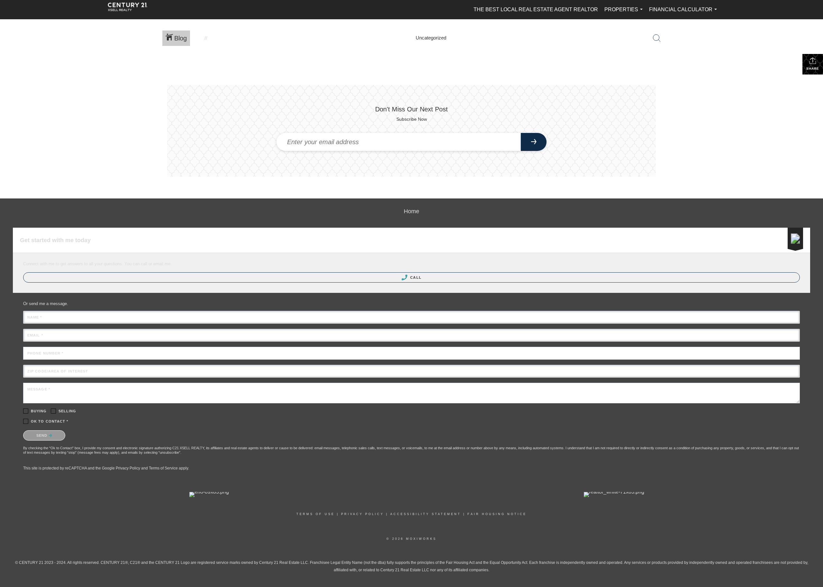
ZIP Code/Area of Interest (57, 371)
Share (812, 68)
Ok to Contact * (49, 421)
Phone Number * (45, 353)
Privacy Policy (128, 468)
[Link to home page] (131, 9)
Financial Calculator (684, 13)
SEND (42, 435)
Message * (38, 389)
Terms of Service (163, 468)
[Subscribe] (534, 142)
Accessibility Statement (425, 514)
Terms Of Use (315, 514)
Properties (624, 13)
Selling (68, 411)
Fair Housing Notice (497, 514)
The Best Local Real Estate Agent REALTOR (536, 9)
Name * (34, 317)
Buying (39, 411)
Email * (35, 335)
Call (415, 277)
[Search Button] (656, 38)
